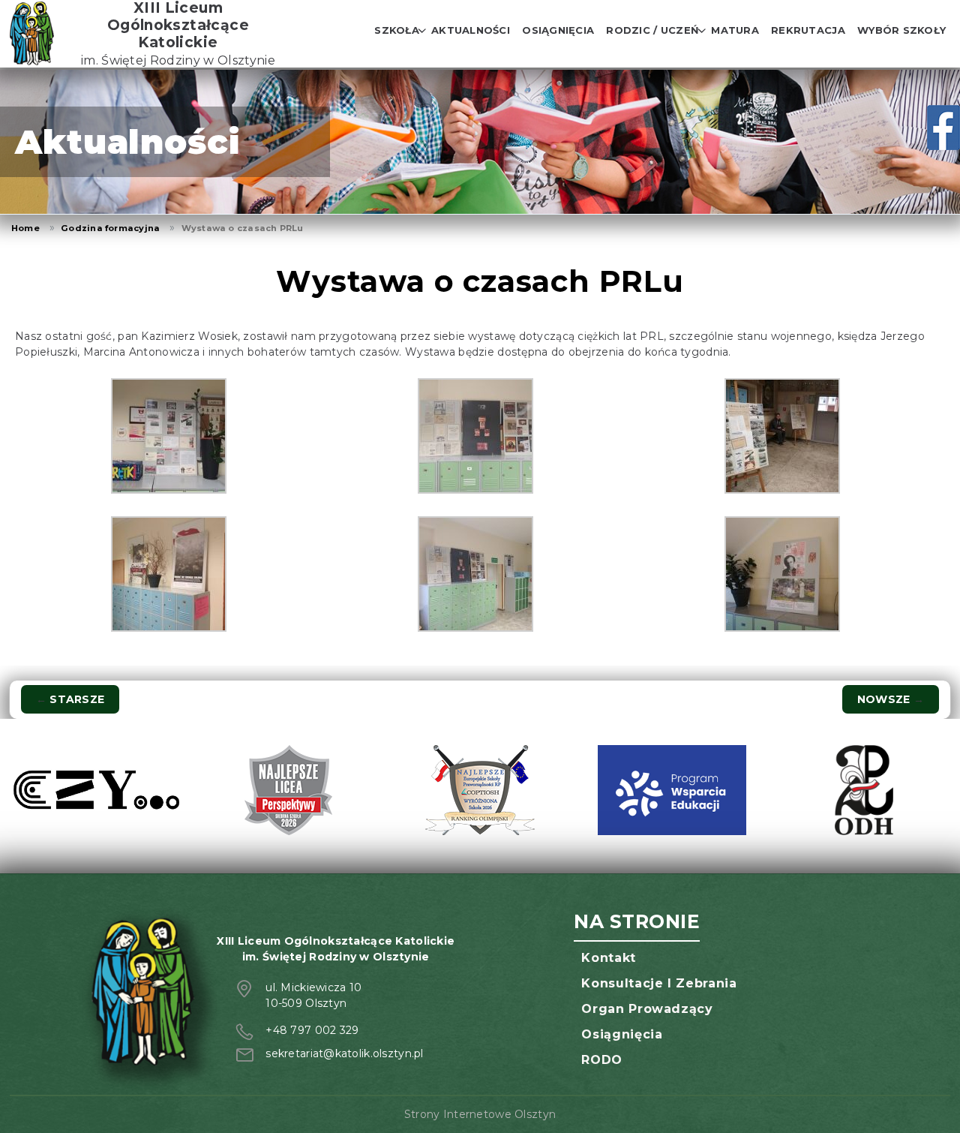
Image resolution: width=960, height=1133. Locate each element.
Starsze (70, 699)
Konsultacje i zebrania (658, 983)
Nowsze (890, 699)
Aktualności (470, 30)
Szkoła (396, 30)
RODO (601, 1060)
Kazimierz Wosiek (189, 336)
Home (25, 228)
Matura (735, 30)
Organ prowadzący (646, 1009)
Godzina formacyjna (110, 228)
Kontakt (608, 958)
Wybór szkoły (901, 30)
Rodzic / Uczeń (652, 30)
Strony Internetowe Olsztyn (480, 1114)
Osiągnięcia (558, 30)
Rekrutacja (808, 30)
